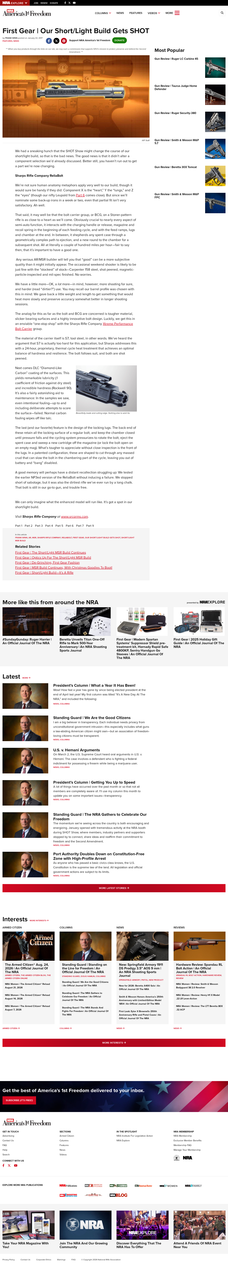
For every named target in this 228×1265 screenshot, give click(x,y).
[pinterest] (64, 39)
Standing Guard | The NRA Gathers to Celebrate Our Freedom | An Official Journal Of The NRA (82, 996)
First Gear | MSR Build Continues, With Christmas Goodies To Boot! (63, 567)
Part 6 (80, 195)
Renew (44, 3)
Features (135, 13)
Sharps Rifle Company (49, 537)
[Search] (222, 13)
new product (156, 979)
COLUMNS (100, 976)
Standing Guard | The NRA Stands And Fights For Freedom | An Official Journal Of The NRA (85, 1011)
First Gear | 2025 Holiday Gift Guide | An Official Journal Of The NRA (199, 643)
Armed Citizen (12, 927)
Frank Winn (21, 537)
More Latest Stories (127, 888)
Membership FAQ (182, 1145)
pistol (144, 979)
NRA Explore (123, 1140)
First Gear (78, 537)
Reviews (179, 927)
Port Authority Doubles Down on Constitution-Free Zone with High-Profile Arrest (98, 856)
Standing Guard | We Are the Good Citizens (92, 718)
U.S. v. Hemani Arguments (76, 750)
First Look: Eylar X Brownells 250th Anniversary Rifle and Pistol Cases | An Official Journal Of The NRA (140, 1015)
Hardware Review (211, 975)
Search (6, 1154)
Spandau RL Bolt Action (188, 975)
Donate (54, 3)
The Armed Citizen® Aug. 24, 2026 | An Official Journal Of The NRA (27, 968)
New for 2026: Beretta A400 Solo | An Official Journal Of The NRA (139, 987)
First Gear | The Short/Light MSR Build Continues (50, 552)
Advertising (8, 1136)
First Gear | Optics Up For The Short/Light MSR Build (53, 557)
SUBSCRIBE (19, 1100)
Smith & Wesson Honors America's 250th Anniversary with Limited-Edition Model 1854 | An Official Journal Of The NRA (141, 1000)
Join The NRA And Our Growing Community (84, 1245)
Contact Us (8, 1140)
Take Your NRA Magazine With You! (26, 1245)
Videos (152, 13)
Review (179, 978)
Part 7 (80, 526)
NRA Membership (183, 1136)
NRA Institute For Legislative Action (135, 1136)
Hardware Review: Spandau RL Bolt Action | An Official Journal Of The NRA (199, 968)
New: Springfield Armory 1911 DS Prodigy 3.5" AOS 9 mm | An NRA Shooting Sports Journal (141, 970)
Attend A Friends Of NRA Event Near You (197, 1245)
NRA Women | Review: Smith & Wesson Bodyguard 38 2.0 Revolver (197, 985)
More (25, 677)
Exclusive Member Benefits (188, 1140)
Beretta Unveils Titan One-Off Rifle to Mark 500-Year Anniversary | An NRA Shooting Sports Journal (83, 645)
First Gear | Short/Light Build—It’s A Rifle (44, 572)
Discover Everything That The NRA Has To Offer (139, 1245)
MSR (34, 537)
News (120, 13)
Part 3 (39, 526)
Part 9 (90, 526)
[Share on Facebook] (49, 39)
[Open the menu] (177, 12)
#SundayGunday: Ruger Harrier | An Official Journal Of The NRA (27, 641)
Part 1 (18, 526)
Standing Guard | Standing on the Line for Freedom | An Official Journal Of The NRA (84, 968)
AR (30, 537)
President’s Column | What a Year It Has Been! (94, 685)
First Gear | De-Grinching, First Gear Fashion (47, 562)
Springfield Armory (129, 979)
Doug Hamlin (88, 976)
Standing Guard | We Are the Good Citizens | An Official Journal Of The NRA (85, 983)
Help (5, 1150)
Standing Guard (71, 976)
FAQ (5, 1145)
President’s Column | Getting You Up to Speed (94, 782)
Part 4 (49, 526)
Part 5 (59, 526)
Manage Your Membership (187, 1150)
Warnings (61, 1259)
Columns (101, 13)
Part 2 (29, 526)
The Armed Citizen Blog (33, 975)
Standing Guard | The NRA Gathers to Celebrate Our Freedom (100, 816)
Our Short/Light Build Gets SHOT (102, 537)
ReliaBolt (67, 537)
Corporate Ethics (43, 1259)
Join (36, 3)
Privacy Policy (9, 1259)
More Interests (38, 920)
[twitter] (56, 39)
